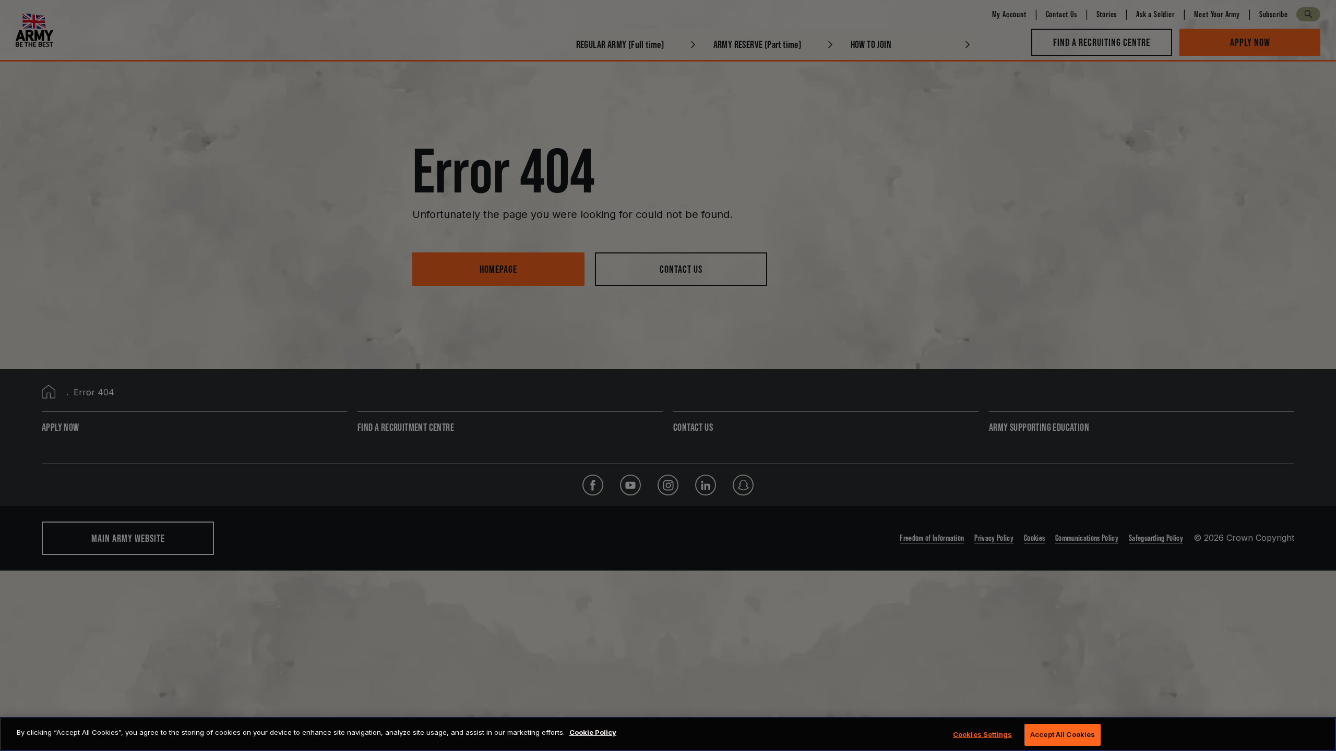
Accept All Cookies (1062, 734)
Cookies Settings (982, 734)
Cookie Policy (592, 732)
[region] (668, 734)
